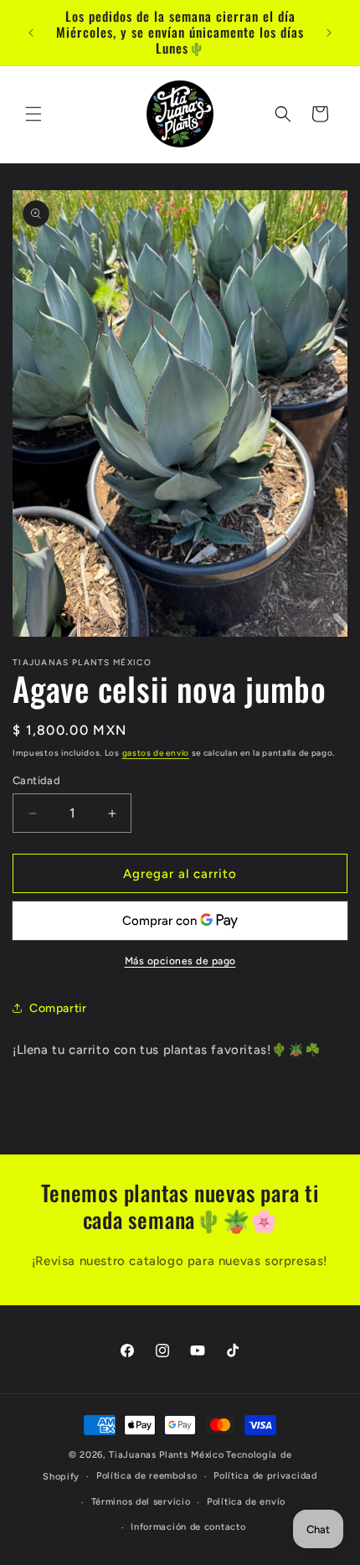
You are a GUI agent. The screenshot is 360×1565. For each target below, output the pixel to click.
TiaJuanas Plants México (166, 1454)
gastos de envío (156, 752)
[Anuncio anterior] (31, 32)
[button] (33, 114)
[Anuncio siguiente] (329, 32)
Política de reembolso (147, 1475)
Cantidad (36, 780)
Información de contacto (188, 1526)
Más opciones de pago (180, 961)
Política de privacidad (264, 1475)
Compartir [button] (57, 1008)
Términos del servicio (141, 1501)
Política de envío (246, 1501)
